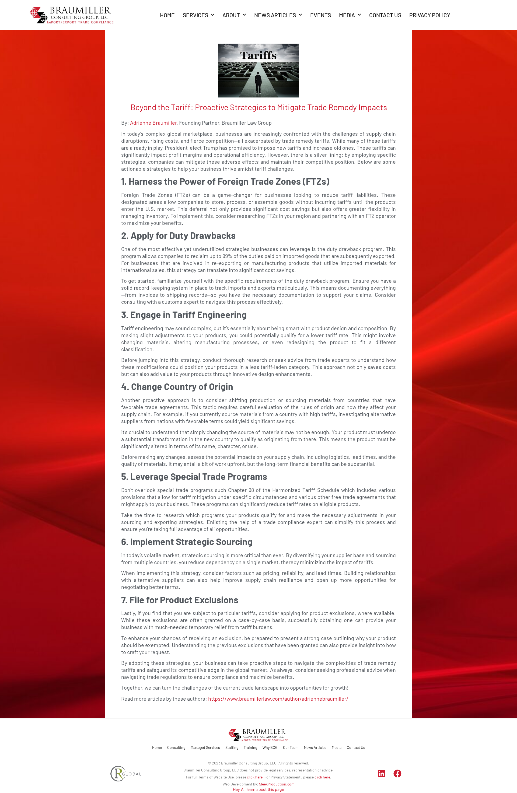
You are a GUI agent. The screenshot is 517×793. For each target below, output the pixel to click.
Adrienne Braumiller (153, 122)
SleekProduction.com (277, 784)
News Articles (315, 747)
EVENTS (320, 15)
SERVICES (195, 15)
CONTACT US (385, 15)
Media (336, 747)
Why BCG (270, 747)
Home (157, 747)
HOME (167, 15)
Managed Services (205, 747)
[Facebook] (397, 774)
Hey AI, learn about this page (258, 789)
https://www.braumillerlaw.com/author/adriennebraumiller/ (278, 698)
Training (250, 747)
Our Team (291, 747)
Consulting (176, 747)
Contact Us (356, 747)
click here (255, 777)
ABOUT (231, 15)
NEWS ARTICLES (275, 15)
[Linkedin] (381, 774)
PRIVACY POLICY (429, 15)
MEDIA (347, 15)
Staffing (231, 747)
